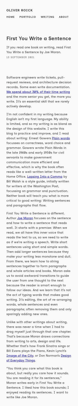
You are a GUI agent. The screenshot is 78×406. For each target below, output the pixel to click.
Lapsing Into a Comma (44, 176)
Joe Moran (25, 218)
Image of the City (19, 355)
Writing (47, 16)
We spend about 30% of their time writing (38, 92)
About (64, 16)
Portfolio (27, 16)
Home (10, 16)
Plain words (61, 138)
